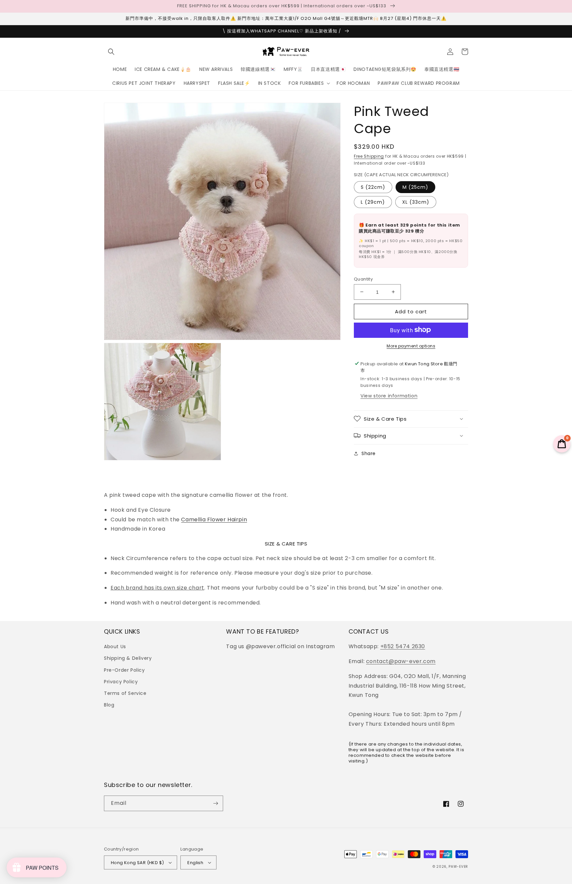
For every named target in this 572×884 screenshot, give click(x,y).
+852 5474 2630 (402, 646)
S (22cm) (373, 186)
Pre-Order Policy (124, 670)
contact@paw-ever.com (401, 661)
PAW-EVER (458, 866)
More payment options (411, 345)
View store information (388, 395)
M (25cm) (415, 186)
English (195, 862)
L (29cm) (373, 201)
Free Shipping (369, 156)
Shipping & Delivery (128, 658)
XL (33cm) (415, 201)
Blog (109, 705)
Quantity (363, 279)
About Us (115, 646)
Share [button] (368, 453)
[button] (111, 51)
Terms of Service (125, 693)
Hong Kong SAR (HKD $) (137, 862)
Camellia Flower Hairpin (214, 519)
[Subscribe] (215, 803)
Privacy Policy (121, 681)
